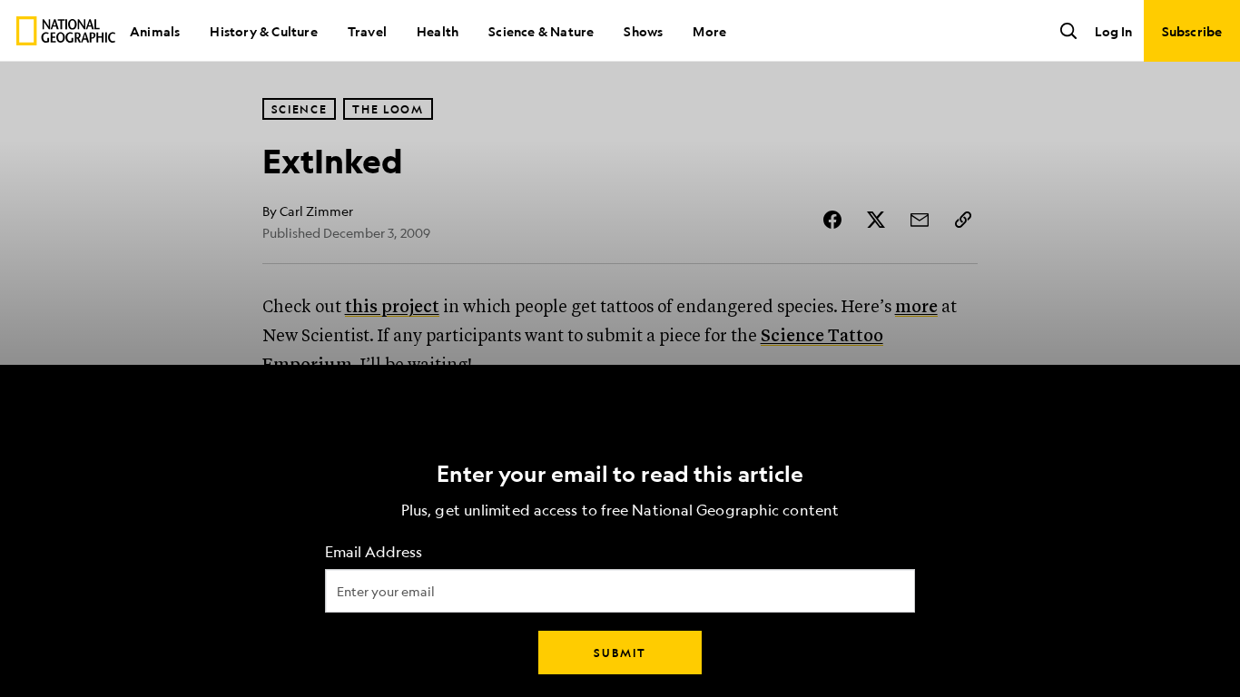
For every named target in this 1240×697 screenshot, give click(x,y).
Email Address (373, 552)
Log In (1113, 31)
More (709, 31)
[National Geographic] (65, 30)
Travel (367, 31)
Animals (155, 31)
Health (437, 31)
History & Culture (263, 31)
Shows (643, 31)
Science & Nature (541, 31)
